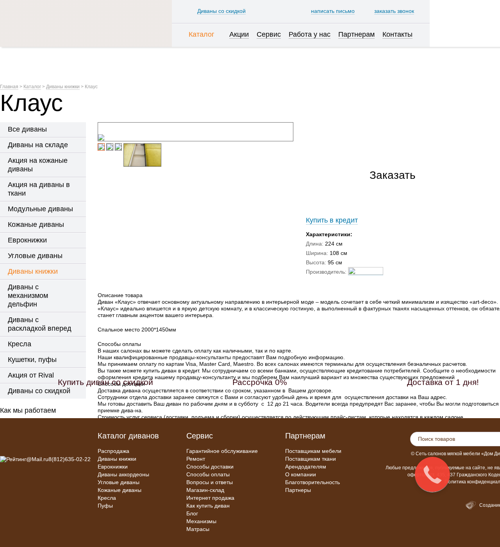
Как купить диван (208, 505)
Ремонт (195, 459)
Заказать (393, 175)
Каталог (32, 86)
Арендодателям (305, 466)
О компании (300, 474)
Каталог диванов (128, 436)
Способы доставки (210, 466)
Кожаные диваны (119, 490)
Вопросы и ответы (209, 482)
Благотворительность (312, 482)
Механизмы (201, 521)
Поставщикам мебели (313, 451)
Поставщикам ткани (310, 459)
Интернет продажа (210, 498)
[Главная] (86, 23)
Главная (9, 86)
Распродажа (113, 451)
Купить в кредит (332, 220)
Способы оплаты (208, 474)
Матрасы (197, 529)
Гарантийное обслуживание (222, 451)
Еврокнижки (113, 466)
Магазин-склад (205, 490)
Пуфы (105, 505)
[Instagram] (6, 442)
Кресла (107, 498)
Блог (192, 513)
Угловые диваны (118, 482)
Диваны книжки (63, 86)
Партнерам (305, 436)
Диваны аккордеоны (123, 474)
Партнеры (298, 490)
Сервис (199, 436)
